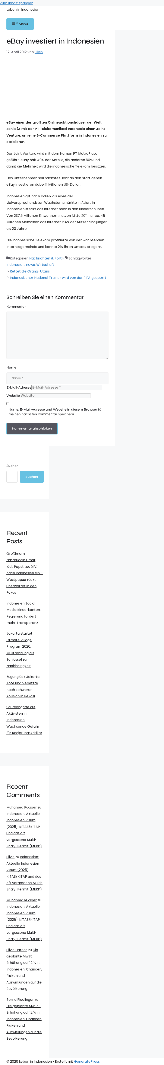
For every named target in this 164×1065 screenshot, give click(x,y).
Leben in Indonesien (22, 9)
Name (11, 367)
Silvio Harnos (16, 949)
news (30, 264)
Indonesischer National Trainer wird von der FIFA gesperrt (58, 277)
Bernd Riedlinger (20, 999)
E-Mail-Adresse (18, 387)
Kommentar (16, 306)
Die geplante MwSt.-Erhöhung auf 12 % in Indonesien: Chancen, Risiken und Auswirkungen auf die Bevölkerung (24, 969)
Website (13, 395)
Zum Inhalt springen (16, 3)
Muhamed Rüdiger (21, 900)
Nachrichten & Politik (46, 258)
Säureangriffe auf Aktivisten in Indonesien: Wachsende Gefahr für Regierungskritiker (24, 720)
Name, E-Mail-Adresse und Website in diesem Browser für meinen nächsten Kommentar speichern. (56, 411)
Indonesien (15, 264)
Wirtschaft (45, 264)
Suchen (12, 466)
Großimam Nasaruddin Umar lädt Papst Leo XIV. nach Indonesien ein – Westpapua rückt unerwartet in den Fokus (24, 573)
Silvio (10, 856)
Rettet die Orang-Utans (30, 271)
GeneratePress (87, 1061)
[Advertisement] (57, 87)
